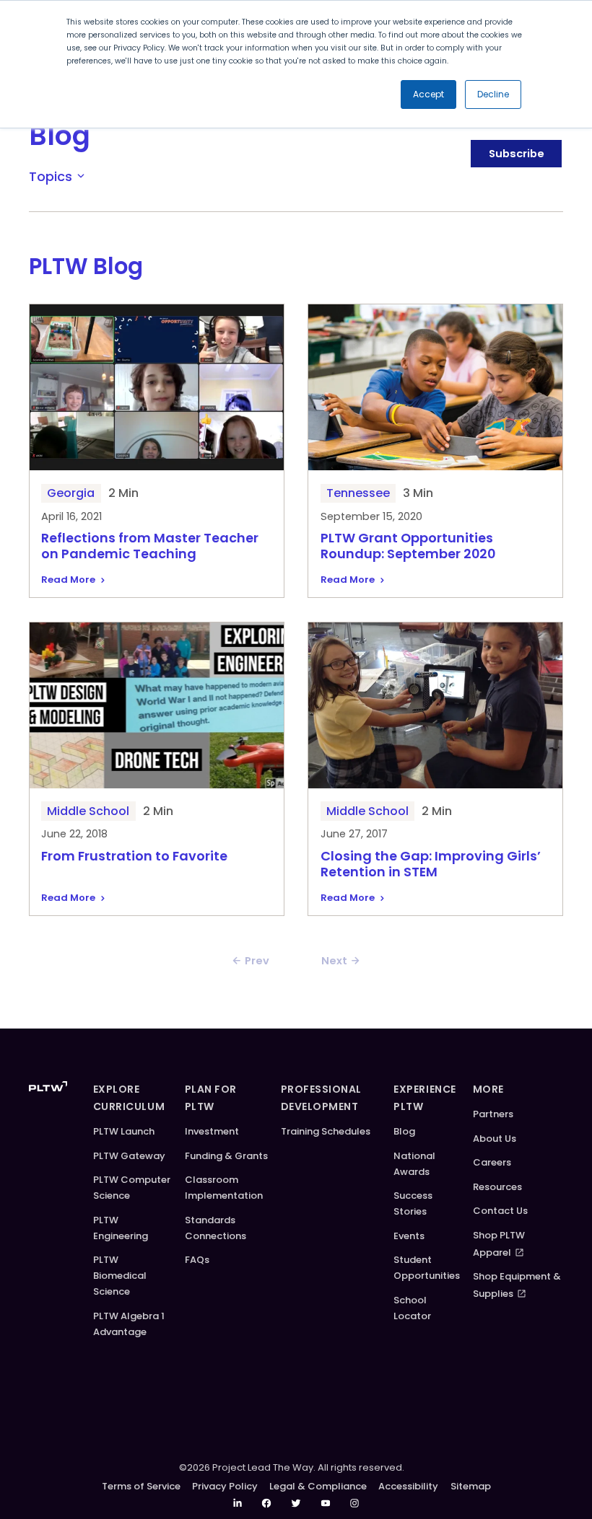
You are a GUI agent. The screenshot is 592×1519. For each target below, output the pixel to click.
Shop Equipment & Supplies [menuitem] (517, 1284)
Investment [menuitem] (212, 1131)
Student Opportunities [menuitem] (426, 1267)
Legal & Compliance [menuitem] (318, 1486)
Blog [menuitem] (404, 1131)
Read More (68, 579)
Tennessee (358, 493)
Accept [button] (428, 94)
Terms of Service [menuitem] (141, 1486)
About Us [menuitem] (494, 1138)
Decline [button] (493, 94)
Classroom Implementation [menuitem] (224, 1187)
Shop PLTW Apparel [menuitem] (499, 1243)
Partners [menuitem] (493, 1114)
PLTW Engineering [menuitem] (120, 1228)
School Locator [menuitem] (412, 1308)
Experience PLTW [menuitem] (424, 1098)
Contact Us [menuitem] (500, 1211)
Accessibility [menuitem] (408, 1486)
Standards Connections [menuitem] (215, 1228)
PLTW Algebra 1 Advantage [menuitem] (129, 1324)
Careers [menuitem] (492, 1162)
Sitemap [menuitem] (470, 1486)
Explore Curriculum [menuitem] (129, 1098)
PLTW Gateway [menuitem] (129, 1156)
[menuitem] (237, 1503)
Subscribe (516, 153)
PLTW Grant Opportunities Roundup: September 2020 (408, 546)
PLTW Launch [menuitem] (123, 1131)
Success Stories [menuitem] (412, 1203)
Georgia (71, 493)
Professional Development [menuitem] (321, 1098)
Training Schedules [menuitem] (325, 1131)
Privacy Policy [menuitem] (225, 1486)
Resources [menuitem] (497, 1187)
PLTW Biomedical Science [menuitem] (120, 1275)
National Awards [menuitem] (414, 1164)
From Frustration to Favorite (134, 856)
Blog (59, 135)
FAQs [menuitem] (197, 1260)
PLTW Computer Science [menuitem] (131, 1187)
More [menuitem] (488, 1089)
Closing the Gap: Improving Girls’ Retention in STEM (431, 864)
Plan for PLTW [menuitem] (211, 1098)
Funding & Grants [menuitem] (226, 1156)
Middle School (88, 811)
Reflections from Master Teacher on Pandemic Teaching (149, 546)
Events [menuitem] (409, 1236)
